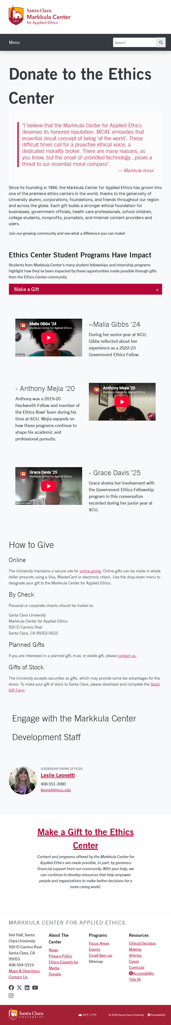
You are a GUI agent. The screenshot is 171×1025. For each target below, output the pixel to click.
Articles (135, 955)
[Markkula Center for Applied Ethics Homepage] (51, 22)
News (53, 950)
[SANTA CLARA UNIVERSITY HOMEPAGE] (26, 1015)
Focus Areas (99, 943)
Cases (134, 961)
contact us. (127, 655)
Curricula (136, 967)
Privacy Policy (60, 956)
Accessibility (143, 973)
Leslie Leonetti (58, 775)
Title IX (134, 979)
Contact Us (18, 977)
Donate (55, 974)
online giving (90, 570)
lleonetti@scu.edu (56, 790)
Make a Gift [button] (26, 289)
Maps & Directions (24, 971)
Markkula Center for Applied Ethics (67, 922)
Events (94, 949)
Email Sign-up (100, 955)
